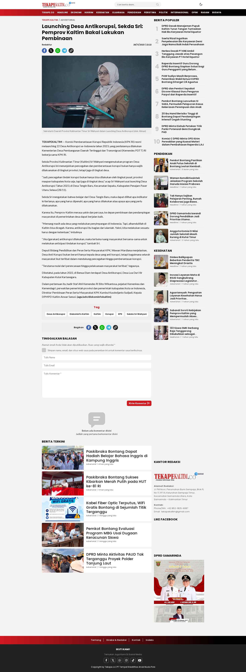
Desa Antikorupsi (56, 314)
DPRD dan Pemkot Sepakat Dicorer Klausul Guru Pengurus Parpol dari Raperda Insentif (180, 91)
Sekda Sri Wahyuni (137, 314)
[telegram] (64, 50)
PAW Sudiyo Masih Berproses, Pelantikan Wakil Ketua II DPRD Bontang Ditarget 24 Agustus (180, 79)
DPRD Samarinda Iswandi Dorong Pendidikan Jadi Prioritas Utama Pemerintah (185, 218)
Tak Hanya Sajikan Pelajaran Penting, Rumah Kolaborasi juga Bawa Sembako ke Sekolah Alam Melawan (186, 201)
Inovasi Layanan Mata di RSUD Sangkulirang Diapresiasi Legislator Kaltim (185, 279)
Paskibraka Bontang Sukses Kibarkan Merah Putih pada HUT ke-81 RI (116, 482)
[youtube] (139, 660)
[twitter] (51, 50)
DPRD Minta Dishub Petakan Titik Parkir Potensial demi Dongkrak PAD (182, 129)
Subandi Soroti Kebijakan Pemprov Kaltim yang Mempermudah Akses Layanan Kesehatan (185, 315)
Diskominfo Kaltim (79, 314)
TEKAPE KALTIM (50, 20)
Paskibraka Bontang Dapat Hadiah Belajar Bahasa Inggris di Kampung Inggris (116, 456)
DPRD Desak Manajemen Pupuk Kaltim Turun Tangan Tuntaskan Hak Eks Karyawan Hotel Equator (181, 29)
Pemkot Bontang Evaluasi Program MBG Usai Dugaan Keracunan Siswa (111, 533)
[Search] (157, 4)
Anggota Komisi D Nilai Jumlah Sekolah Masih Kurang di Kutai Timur (184, 234)
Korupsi (109, 314)
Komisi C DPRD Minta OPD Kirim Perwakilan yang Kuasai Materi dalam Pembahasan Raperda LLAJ (183, 141)
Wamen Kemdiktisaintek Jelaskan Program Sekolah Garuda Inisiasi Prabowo (186, 181)
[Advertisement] (179, 402)
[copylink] (71, 50)
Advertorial (68, 20)
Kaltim (97, 314)
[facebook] (44, 50)
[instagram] (126, 660)
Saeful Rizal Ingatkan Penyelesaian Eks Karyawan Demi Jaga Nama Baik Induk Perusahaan (183, 41)
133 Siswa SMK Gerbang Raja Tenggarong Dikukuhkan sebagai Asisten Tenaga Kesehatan (186, 332)
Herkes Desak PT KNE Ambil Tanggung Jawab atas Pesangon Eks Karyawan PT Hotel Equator (182, 54)
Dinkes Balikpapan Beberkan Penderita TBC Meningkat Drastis (185, 260)
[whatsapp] (57, 50)
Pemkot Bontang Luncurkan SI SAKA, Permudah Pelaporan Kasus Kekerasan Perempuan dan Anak (182, 104)
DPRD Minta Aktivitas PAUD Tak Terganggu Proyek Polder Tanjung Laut (115, 559)
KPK (120, 314)
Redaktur (47, 44)
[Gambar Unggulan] (96, 92)
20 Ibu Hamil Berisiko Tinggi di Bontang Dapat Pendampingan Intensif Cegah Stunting (181, 116)
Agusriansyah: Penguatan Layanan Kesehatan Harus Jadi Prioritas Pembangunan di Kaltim (186, 297)
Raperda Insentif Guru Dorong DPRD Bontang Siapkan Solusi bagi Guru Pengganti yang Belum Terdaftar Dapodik (183, 68)
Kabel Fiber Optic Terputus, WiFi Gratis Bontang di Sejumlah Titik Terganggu (116, 507)
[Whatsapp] (119, 660)
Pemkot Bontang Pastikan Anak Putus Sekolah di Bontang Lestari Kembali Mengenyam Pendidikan (186, 165)
